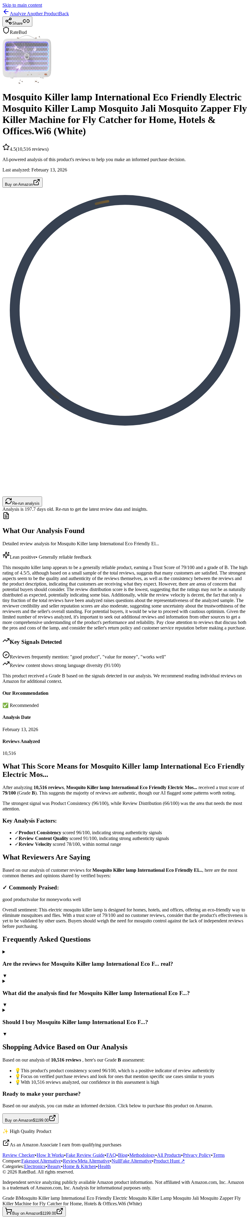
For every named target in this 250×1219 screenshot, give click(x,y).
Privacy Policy (197, 1155)
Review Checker (18, 1155)
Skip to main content (22, 5)
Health (104, 1166)
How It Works (50, 1155)
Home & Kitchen (79, 1166)
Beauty (54, 1166)
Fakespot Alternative (41, 1160)
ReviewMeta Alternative (86, 1160)
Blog (122, 1155)
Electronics (34, 1166)
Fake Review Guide (85, 1155)
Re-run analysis (26, 503)
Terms (219, 1155)
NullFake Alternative (132, 1160)
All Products (169, 1155)
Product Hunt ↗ (169, 1160)
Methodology (142, 1155)
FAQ (111, 1155)
